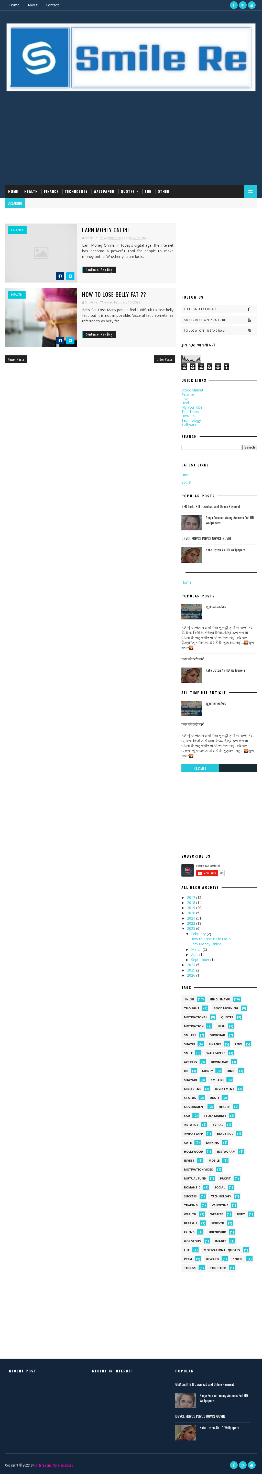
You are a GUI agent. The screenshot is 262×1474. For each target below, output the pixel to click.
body (241, 1214)
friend (189, 1232)
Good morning (225, 1008)
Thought (192, 1008)
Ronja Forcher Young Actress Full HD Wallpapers (230, 520)
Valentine (220, 1205)
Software (188, 424)
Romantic (192, 1187)
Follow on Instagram (204, 330)
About (33, 5)
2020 (191, 912)
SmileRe (190, 1035)
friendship (217, 1232)
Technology (76, 191)
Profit (225, 1178)
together (218, 1268)
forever (217, 1223)
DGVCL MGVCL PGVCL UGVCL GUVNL (206, 538)
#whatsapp (193, 1133)
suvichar (217, 1035)
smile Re (217, 1080)
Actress (190, 1062)
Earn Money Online (106, 230)
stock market (215, 1116)
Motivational (195, 1017)
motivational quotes (222, 1250)
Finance (51, 191)
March (197, 949)
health (17, 295)
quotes (227, 1017)
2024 (191, 964)
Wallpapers (215, 1053)
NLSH (221, 1026)
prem (188, 1259)
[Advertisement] (131, 144)
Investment (224, 1089)
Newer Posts (16, 359)
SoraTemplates (63, 1465)
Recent (200, 768)
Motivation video (198, 1169)
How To (188, 415)
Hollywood (193, 1151)
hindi (231, 1071)
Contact (52, 5)
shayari (190, 1080)
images (220, 1241)
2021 (191, 918)
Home (14, 5)
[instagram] (243, 5)
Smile (188, 1053)
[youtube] (252, 5)
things (190, 1268)
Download (219, 1062)
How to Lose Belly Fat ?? (114, 294)
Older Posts (164, 359)
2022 (191, 923)
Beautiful (225, 1133)
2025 (191, 970)
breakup (190, 1223)
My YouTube (191, 407)
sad (187, 1116)
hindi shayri (220, 999)
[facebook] (234, 5)
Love (185, 398)
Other (164, 191)
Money (207, 1071)
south (238, 1259)
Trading (191, 1205)
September (200, 959)
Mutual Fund (195, 1178)
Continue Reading (99, 269)
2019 (191, 907)
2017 (191, 897)
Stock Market (192, 390)
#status (191, 1125)
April (195, 954)
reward (212, 1259)
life (187, 1250)
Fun (148, 191)
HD (186, 1071)
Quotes (128, 191)
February (199, 933)
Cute (188, 1142)
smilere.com (42, 1465)
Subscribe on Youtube (205, 320)
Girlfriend (192, 1089)
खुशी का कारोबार (216, 606)
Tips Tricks (190, 411)
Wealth (190, 1214)
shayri (189, 1044)
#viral (217, 1125)
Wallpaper (104, 191)
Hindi (185, 402)
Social (186, 482)
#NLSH (189, 999)
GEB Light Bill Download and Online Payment (210, 506)
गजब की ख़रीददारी (192, 658)
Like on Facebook (200, 309)
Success (190, 1196)
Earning (212, 1142)
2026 (191, 975)
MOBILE (214, 1160)
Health (31, 191)
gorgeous (192, 1241)
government (194, 1107)
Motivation (194, 1026)
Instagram (226, 1151)
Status (190, 1098)
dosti (214, 1098)
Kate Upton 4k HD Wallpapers (225, 549)
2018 (191, 902)
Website (216, 1214)
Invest (189, 1160)
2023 (191, 928)
